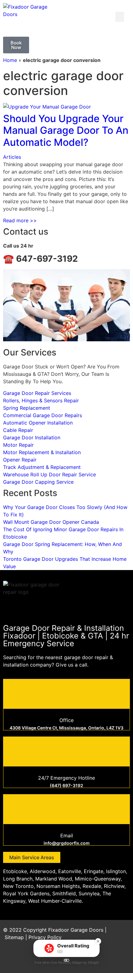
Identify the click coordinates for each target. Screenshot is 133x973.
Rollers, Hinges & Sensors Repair (41, 400)
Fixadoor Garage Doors (75, 930)
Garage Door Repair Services (37, 393)
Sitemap (14, 937)
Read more (20, 220)
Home (10, 60)
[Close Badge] (98, 941)
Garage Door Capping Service (38, 482)
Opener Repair (19, 460)
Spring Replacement (26, 408)
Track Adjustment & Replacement (42, 467)
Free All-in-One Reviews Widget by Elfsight (67, 962)
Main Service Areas (31, 857)
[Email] (66, 808)
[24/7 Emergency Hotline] (66, 750)
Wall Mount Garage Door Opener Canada (51, 522)
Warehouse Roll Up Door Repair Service (49, 474)
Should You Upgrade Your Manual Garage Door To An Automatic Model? (65, 130)
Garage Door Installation (31, 437)
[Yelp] (122, 959)
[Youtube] (105, 959)
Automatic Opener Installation (38, 423)
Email (66, 835)
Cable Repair (18, 430)
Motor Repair (18, 445)
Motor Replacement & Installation (42, 452)
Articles (12, 157)
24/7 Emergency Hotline (66, 778)
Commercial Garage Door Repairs (42, 415)
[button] (119, 17)
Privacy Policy (45, 937)
